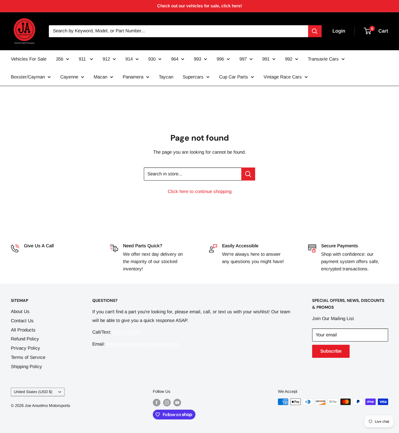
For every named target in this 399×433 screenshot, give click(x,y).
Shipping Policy (26, 366)
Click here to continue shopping (200, 191)
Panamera (133, 77)
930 (152, 59)
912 (106, 59)
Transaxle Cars (323, 59)
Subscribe (330, 351)
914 (129, 59)
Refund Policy (25, 339)
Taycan (166, 77)
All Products (23, 330)
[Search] (315, 31)
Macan (100, 77)
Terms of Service (28, 357)
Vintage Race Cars (283, 77)
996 (220, 59)
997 (243, 59)
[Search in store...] (248, 174)
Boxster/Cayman (28, 77)
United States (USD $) (33, 392)
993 (197, 59)
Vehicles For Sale (28, 59)
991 (266, 59)
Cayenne (69, 77)
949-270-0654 (38, 254)
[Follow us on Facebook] (156, 402)
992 (288, 59)
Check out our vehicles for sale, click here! (199, 6)
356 (59, 59)
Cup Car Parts (233, 77)
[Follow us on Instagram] (167, 402)
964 (174, 59)
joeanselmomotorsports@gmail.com (142, 344)
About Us (20, 311)
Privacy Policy (25, 348)
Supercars (193, 77)
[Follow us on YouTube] (177, 402)
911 (83, 59)
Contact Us (22, 320)
